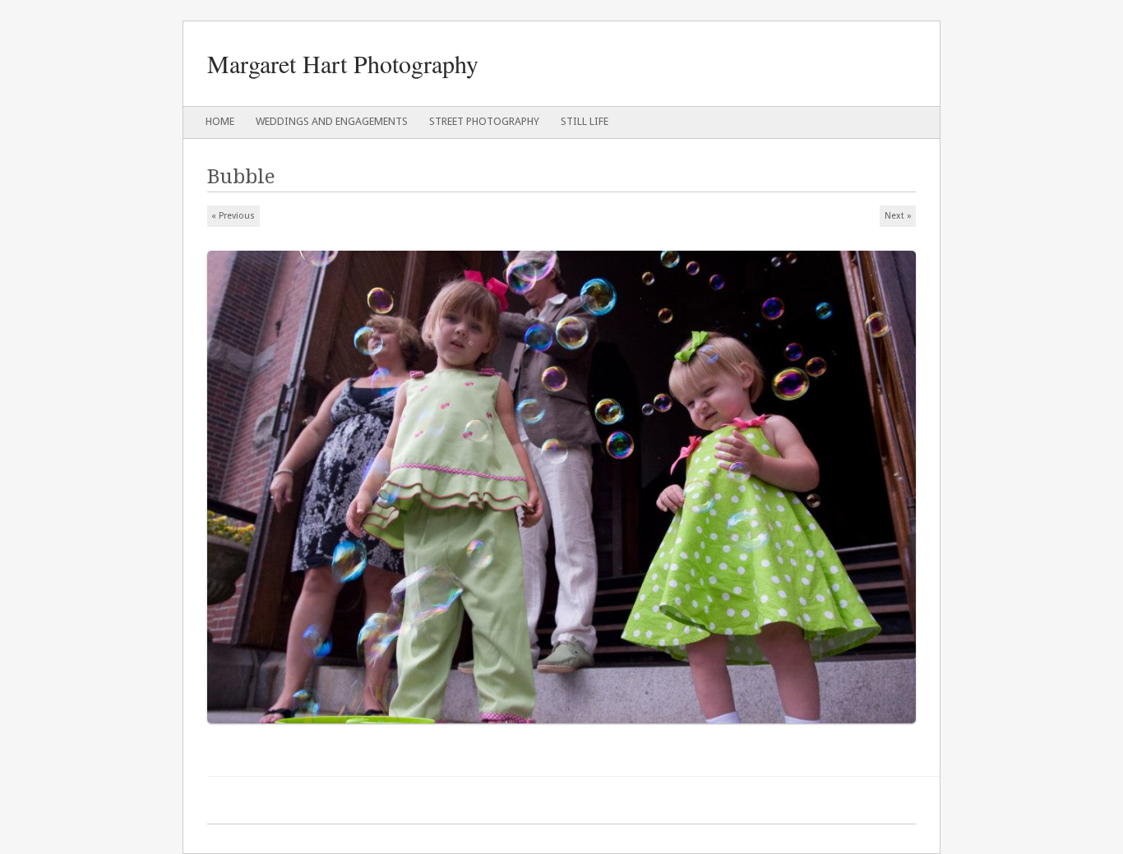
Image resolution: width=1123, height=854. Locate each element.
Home (220, 121)
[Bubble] (567, 730)
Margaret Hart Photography (342, 63)
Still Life (584, 121)
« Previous (233, 215)
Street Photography (484, 121)
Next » (898, 215)
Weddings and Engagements (332, 121)
